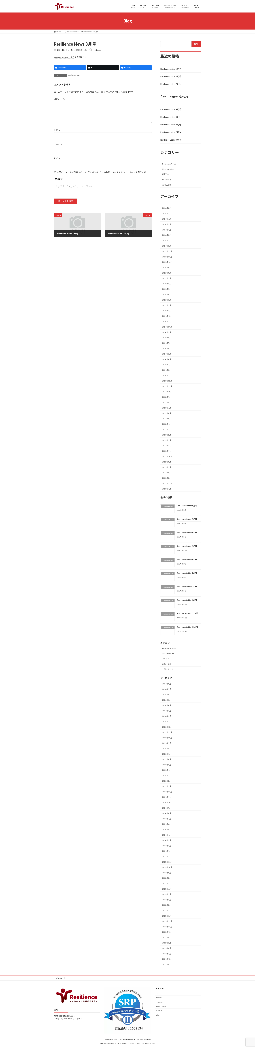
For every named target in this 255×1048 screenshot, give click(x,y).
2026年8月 (166, 208)
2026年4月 (166, 229)
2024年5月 (166, 354)
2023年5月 (166, 418)
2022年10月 (167, 456)
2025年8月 (166, 273)
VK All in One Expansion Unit (145, 1043)
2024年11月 (167, 321)
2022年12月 (167, 445)
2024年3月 (166, 364)
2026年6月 (166, 219)
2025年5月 (166, 289)
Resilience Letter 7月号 (170, 76)
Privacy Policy (161, 1006)
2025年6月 (166, 283)
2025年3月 (166, 300)
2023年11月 (167, 386)
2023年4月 (166, 424)
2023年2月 (166, 435)
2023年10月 (167, 391)
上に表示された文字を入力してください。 (74, 186)
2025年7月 (166, 278)
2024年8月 (166, 337)
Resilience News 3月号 (64, 57)
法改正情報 (166, 185)
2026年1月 (166, 246)
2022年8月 (166, 462)
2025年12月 (167, 251)
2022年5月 (166, 467)
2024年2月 (166, 370)
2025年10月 (167, 262)
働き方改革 (166, 179)
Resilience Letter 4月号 (170, 139)
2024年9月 (166, 332)
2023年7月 (166, 408)
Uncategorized (168, 169)
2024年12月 (167, 316)
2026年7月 (166, 213)
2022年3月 (166, 478)
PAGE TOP (247, 1014)
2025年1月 (166, 310)
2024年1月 (166, 375)
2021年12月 (167, 483)
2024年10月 (167, 327)
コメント (59, 98)
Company (159, 1002)
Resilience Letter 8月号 (170, 68)
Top (157, 993)
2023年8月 (166, 402)
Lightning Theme (127, 1043)
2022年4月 (166, 472)
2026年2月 (166, 240)
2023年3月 (166, 429)
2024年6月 (166, 348)
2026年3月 (166, 235)
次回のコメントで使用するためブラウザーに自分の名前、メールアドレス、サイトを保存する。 (102, 172)
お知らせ (166, 174)
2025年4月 (166, 294)
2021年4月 (166, 489)
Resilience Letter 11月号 (187, 627)
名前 (57, 130)
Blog (158, 1015)
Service (159, 998)
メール (58, 144)
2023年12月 (167, 381)
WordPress (113, 1043)
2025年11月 (167, 256)
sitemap (59, 978)
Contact (159, 1011)
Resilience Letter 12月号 (187, 613)
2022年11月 (167, 451)
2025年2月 (166, 305)
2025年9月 (166, 267)
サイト (57, 158)
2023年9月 (166, 397)
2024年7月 (166, 343)
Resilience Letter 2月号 (187, 586)
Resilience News (74, 75)
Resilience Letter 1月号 (187, 600)
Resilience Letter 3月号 (187, 573)
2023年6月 (166, 413)
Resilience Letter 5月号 (170, 132)
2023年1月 (166, 440)
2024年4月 (166, 359)
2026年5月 (166, 224)
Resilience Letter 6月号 (170, 84)
